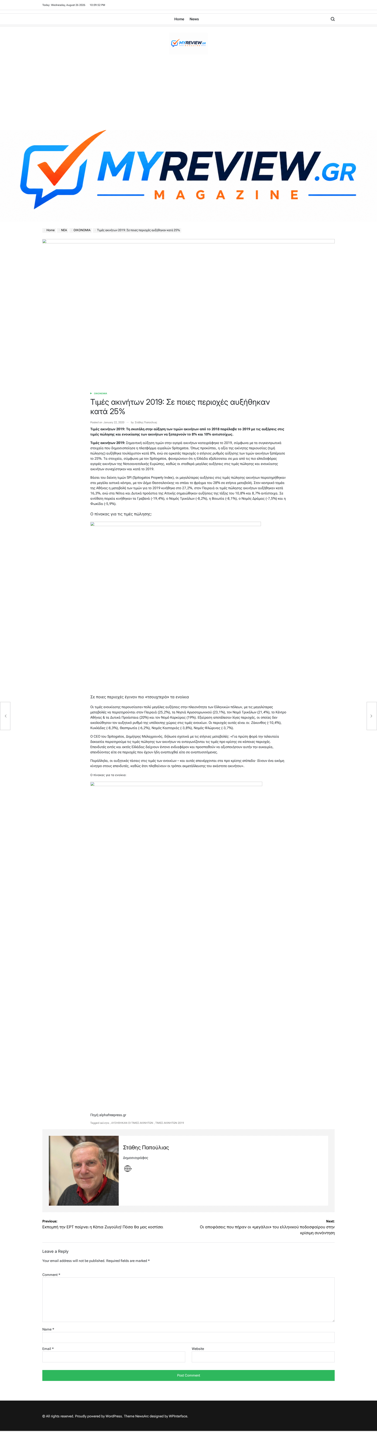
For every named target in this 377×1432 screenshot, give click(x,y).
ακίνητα (104, 1122)
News (194, 19)
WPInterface (178, 1416)
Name (48, 1329)
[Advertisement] (188, 97)
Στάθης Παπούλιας (146, 422)
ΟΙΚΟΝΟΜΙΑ (100, 393)
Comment (51, 1275)
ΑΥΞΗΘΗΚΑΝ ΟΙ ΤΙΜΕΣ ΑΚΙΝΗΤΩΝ (132, 1122)
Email (48, 1349)
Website (198, 1349)
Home (179, 19)
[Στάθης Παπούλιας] (84, 1171)
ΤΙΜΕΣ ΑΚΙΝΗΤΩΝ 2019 (169, 1122)
